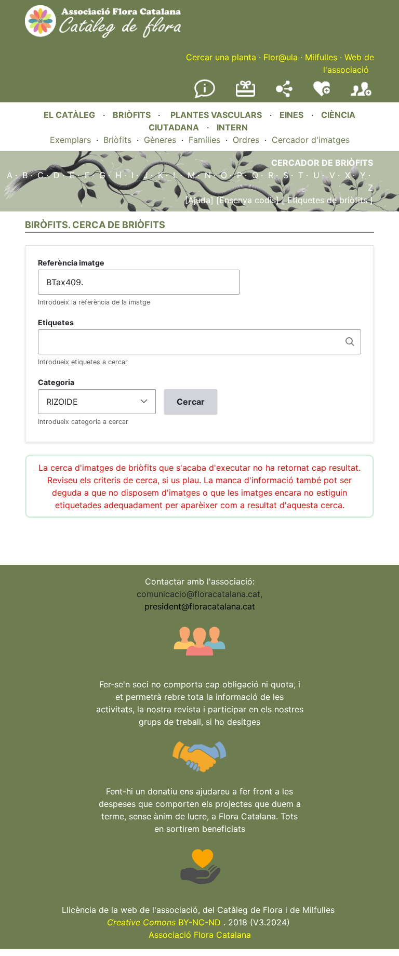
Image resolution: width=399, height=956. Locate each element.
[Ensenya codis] (246, 200)
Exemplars (70, 140)
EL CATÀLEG (69, 115)
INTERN (232, 127)
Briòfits (117, 140)
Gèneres (160, 140)
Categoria (56, 382)
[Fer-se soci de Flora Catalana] (361, 96)
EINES (291, 115)
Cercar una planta (221, 57)
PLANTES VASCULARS (216, 115)
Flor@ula (280, 57)
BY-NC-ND (164, 922)
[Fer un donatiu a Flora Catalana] (245, 95)
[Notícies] (204, 96)
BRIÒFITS (133, 115)
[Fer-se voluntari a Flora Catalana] (321, 94)
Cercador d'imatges (311, 140)
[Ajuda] (199, 200)
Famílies (204, 140)
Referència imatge (71, 262)
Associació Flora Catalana (200, 935)
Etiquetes (56, 322)
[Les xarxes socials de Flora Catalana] (284, 94)
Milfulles (321, 57)
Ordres (246, 140)
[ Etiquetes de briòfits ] (326, 200)
